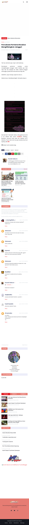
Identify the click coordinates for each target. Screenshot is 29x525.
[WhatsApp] (15, 154)
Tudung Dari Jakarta (7, 441)
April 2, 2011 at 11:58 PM (23, 241)
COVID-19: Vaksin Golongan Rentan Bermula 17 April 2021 (20, 182)
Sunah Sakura (12, 159)
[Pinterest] (12, 154)
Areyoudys (8, 313)
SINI (8, 141)
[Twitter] (9, 154)
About (10, 523)
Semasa (16, 150)
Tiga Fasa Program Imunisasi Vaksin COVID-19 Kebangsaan (7, 200)
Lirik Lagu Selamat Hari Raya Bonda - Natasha (17, 398)
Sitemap (22, 523)
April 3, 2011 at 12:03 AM (23, 271)
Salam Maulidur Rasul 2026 (9, 432)
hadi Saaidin (9, 304)
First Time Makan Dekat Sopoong (10, 446)
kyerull (12, 150)
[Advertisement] (14, 19)
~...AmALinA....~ (9, 284)
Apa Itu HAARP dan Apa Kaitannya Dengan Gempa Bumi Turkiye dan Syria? (7, 183)
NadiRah (8, 272)
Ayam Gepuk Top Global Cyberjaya (17, 403)
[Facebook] (6, 154)
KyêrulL (7, 250)
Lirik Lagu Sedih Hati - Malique (15, 415)
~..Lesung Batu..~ (10, 220)
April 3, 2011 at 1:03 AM (23, 282)
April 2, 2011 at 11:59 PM (23, 250)
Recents (14, 394)
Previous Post (5, 345)
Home (2, 42)
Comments (23, 394)
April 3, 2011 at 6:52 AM (23, 294)
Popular (6, 394)
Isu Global (7, 42)
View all (25, 169)
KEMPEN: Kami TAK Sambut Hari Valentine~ (15, 410)
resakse (19, 136)
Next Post (24, 345)
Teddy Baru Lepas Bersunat (9, 437)
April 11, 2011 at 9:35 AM (23, 313)
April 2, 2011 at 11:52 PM (23, 230)
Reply (6, 226)
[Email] (19, 154)
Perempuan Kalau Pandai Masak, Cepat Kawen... (18, 38)
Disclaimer (16, 523)
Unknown (8, 231)
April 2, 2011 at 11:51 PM (24, 220)
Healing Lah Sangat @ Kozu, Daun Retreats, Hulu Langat (16, 422)
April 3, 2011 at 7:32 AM (23, 303)
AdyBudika (8, 295)
